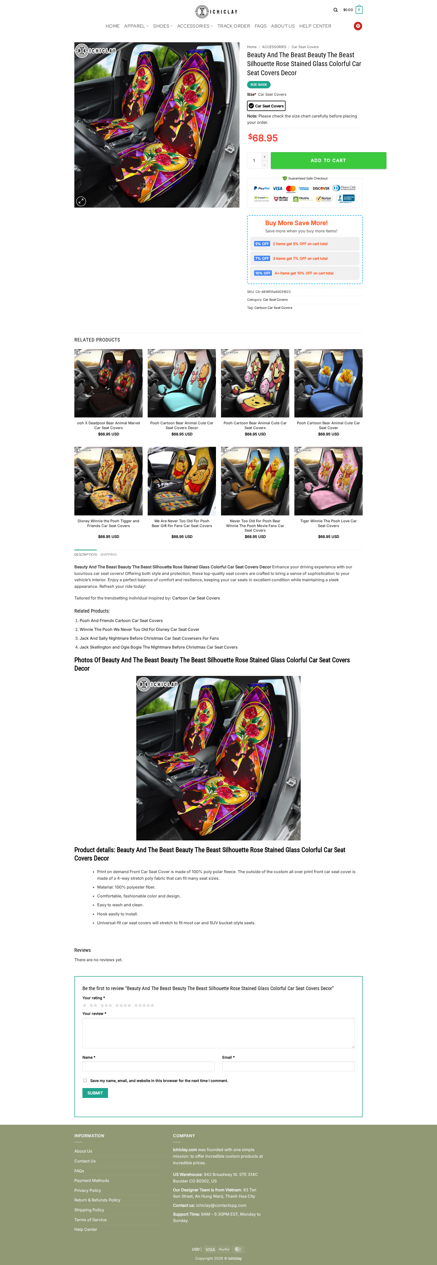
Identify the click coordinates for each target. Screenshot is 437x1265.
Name (88, 1057)
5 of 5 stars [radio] (143, 1005)
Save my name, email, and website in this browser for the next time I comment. (159, 1080)
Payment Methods (91, 1180)
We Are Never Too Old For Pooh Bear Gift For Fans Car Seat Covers (182, 523)
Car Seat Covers (305, 47)
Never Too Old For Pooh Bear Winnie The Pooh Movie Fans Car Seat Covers (255, 525)
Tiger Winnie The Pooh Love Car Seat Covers (328, 523)
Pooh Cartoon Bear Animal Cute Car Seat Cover (328, 425)
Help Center (315, 26)
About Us (283, 26)
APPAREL (134, 26)
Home (113, 26)
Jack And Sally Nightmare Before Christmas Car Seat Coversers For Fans (149, 638)
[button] (336, 10)
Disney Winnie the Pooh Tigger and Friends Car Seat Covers (108, 523)
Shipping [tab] (108, 554)
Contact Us (85, 1160)
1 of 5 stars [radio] (83, 1005)
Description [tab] (85, 554)
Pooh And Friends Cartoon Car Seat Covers (121, 620)
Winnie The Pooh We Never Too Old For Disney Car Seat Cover (139, 629)
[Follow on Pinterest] (358, 26)
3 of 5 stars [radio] (105, 1005)
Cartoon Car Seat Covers (273, 308)
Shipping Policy (89, 1209)
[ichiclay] (218, 10)
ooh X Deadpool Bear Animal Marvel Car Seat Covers (108, 425)
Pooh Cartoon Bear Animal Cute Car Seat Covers (255, 425)
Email (228, 1057)
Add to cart (328, 160)
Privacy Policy (87, 1190)
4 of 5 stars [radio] (122, 1005)
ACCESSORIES (193, 26)
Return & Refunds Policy (97, 1199)
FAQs (261, 26)
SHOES (161, 26)
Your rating (93, 998)
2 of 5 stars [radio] (92, 1005)
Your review (94, 1013)
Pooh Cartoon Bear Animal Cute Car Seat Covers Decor (181, 425)
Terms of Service (90, 1219)
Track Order (233, 26)
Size (251, 94)
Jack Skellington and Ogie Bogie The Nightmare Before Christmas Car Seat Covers (159, 647)
